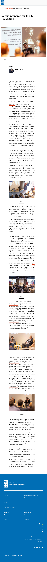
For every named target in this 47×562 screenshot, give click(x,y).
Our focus (26, 497)
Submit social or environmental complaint (34, 539)
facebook (34, 547)
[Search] (42, 529)
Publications (6, 517)
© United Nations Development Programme (13, 555)
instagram (39, 547)
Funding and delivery (8, 500)
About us (6, 495)
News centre (6, 514)
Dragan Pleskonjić (14, 363)
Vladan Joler (28, 421)
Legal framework (7, 497)
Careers (26, 514)
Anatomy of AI (13, 429)
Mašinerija (31, 125)
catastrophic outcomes (20, 388)
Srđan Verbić (28, 303)
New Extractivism (27, 429)
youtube (37, 547)
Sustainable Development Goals (31, 495)
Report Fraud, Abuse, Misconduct (36, 536)
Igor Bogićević (22, 240)
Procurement (27, 517)
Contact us (26, 519)
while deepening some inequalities (22, 264)
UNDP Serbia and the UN (9, 507)
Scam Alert (40, 541)
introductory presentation (16, 213)
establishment (13, 386)
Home (7, 8)
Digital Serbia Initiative (22, 152)
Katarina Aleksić (13, 305)
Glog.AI (33, 364)
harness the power (14, 322)
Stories (5, 519)
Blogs (5, 521)
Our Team (6, 502)
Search (42, 2)
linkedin (42, 547)
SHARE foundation (29, 424)
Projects (26, 500)
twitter (31, 547)
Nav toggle (44, 2)
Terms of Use (40, 544)
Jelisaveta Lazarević (17, 245)
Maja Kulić (20, 241)
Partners (5, 504)
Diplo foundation (26, 361)
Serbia (6, 2)
